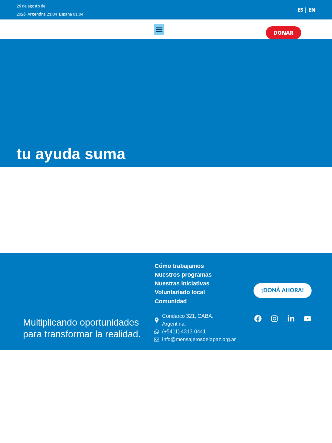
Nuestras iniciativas (182, 283)
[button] (159, 29)
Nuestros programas (183, 274)
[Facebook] (257, 318)
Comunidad (171, 301)
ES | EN (306, 9)
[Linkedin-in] (290, 318)
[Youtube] (307, 318)
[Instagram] (274, 318)
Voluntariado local (180, 292)
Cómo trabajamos (179, 266)
